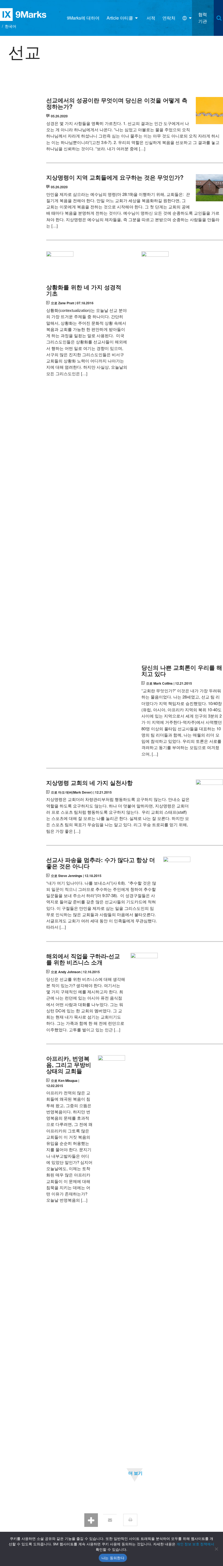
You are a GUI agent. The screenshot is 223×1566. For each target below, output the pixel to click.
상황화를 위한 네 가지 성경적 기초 (83, 290)
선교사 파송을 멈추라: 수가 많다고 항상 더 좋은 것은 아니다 (100, 863)
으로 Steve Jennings (66, 875)
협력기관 (202, 17)
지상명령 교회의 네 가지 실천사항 (89, 782)
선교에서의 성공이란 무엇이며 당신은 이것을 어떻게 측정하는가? (116, 103)
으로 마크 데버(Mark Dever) (71, 792)
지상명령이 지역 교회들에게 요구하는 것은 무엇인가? (115, 177)
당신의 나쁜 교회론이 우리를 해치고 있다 (181, 670)
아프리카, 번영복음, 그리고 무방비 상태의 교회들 (68, 1064)
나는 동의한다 (112, 1558)
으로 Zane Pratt (62, 302)
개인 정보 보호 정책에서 (195, 1544)
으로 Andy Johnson (65, 971)
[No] (216, 1549)
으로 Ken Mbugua (64, 1080)
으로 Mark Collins (159, 683)
